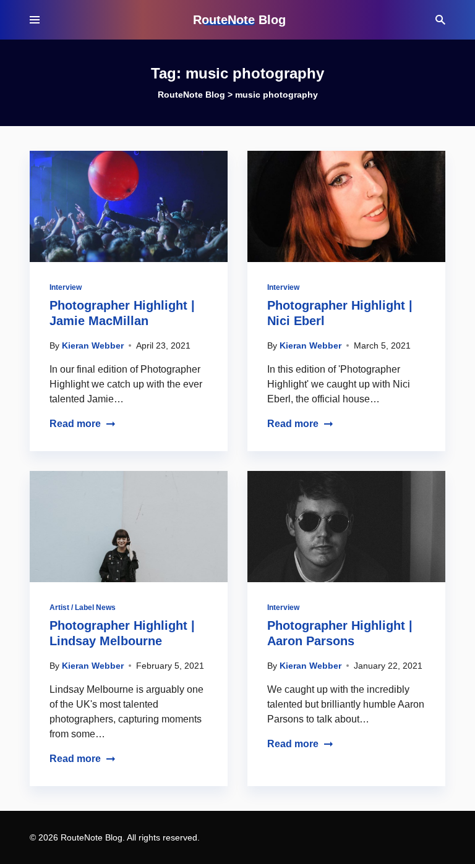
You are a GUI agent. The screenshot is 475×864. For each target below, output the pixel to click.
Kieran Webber (93, 345)
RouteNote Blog (239, 20)
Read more (75, 423)
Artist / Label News (82, 607)
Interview (65, 287)
